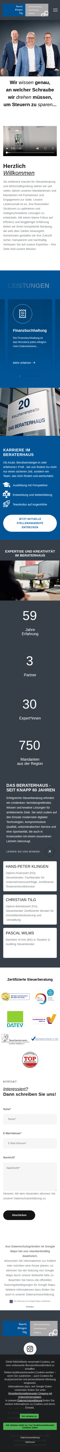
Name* (7, 1109)
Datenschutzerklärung (28, 1198)
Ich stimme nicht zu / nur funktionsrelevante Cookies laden (30, 1426)
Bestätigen (30, 1307)
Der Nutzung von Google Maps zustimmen (32, 1301)
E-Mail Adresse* (12, 1133)
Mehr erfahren (22, 362)
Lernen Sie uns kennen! (23, 851)
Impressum (30, 1442)
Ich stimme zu (29, 1416)
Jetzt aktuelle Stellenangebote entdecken (30, 523)
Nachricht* (9, 1157)
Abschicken (19, 1215)
